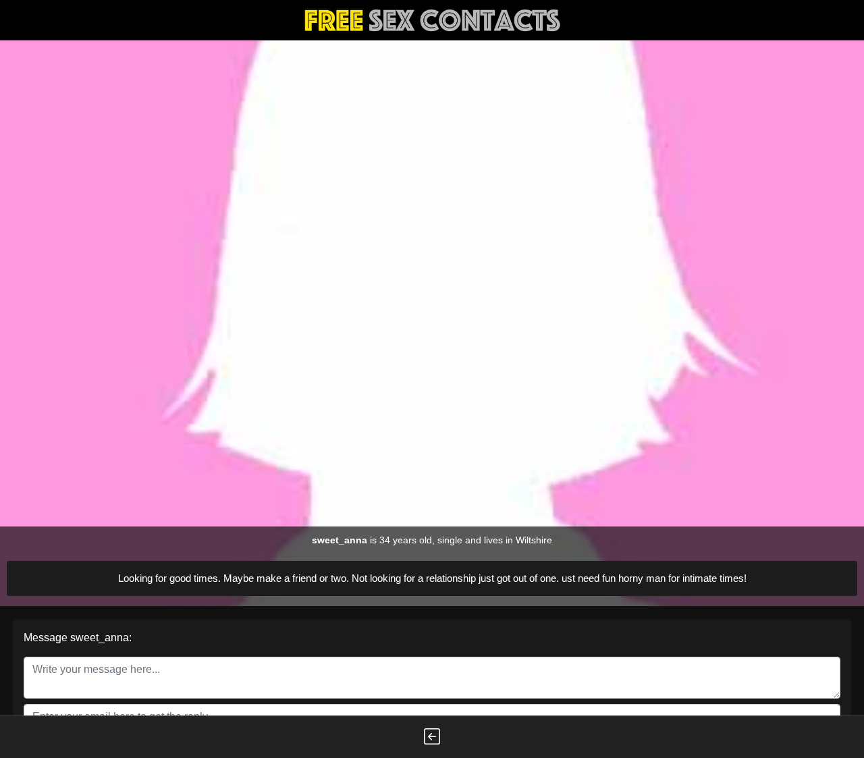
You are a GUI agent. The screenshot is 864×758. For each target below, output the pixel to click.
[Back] (432, 737)
